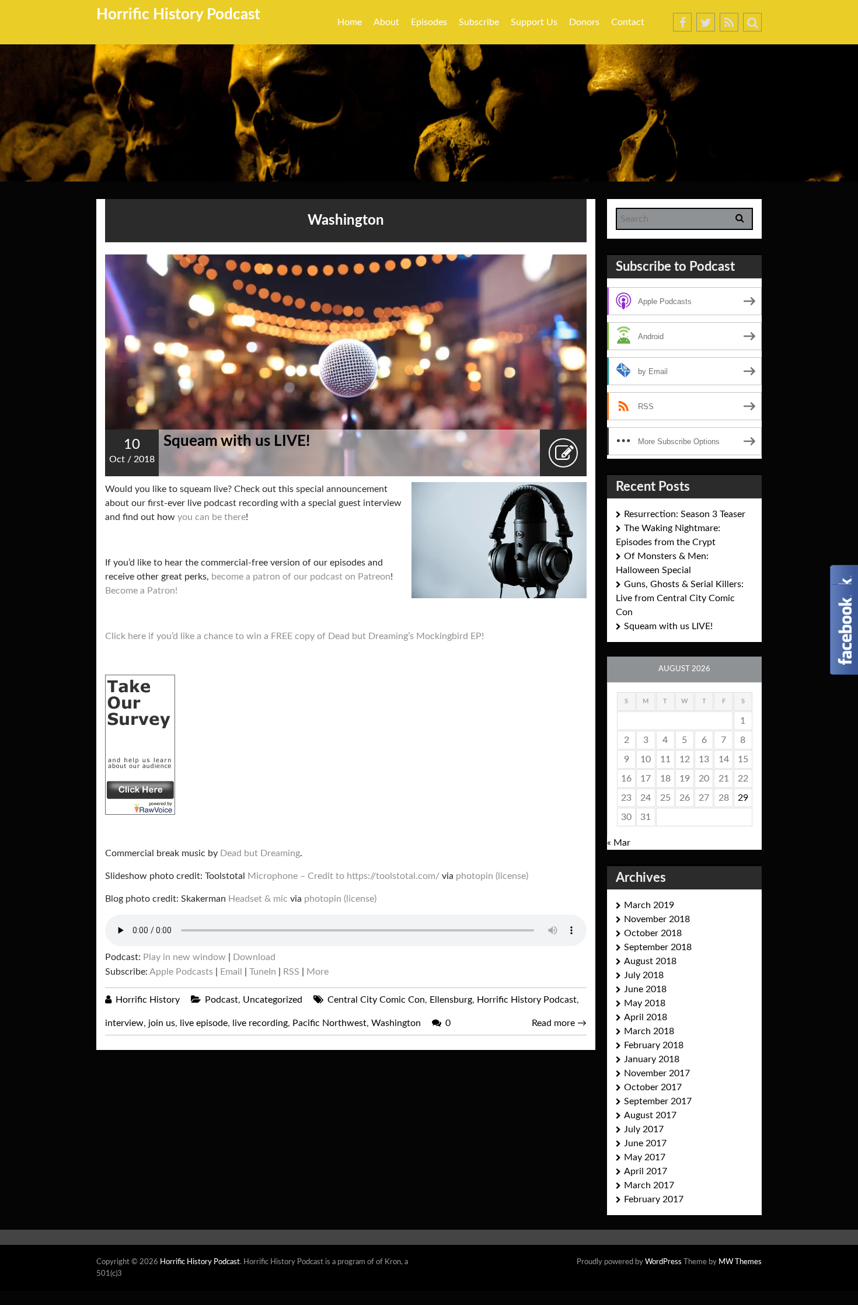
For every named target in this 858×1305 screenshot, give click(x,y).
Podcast (221, 999)
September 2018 (658, 947)
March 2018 (649, 1031)
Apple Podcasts (181, 971)
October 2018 (653, 933)
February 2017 (653, 1199)
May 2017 (644, 1157)
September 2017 (658, 1101)
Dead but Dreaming (260, 853)
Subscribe (479, 22)
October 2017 (653, 1087)
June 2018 (645, 989)
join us (161, 1023)
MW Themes (740, 1262)
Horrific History (148, 999)
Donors (584, 22)
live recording (260, 1023)
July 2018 (644, 975)
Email (231, 971)
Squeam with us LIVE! (236, 441)
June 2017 (645, 1143)
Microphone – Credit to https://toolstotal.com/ (343, 876)
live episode (204, 1023)
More (317, 971)
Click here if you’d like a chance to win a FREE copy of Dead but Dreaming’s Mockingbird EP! (294, 636)
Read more (559, 1023)
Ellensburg (451, 999)
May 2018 (644, 1003)
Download (254, 957)
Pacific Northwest (329, 1023)
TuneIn (262, 971)
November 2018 (657, 919)
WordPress (663, 1262)
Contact (627, 22)
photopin (474, 876)
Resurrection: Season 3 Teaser (684, 514)
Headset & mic (258, 898)
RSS (291, 971)
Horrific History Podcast (178, 14)
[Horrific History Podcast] (140, 744)
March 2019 (649, 905)
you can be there (211, 517)
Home (349, 22)
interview (124, 1023)
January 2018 (651, 1059)
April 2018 (645, 1017)
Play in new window (184, 957)
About (386, 22)
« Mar (618, 842)
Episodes (429, 22)
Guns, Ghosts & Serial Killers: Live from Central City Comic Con (680, 598)
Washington (396, 1023)
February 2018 (653, 1045)
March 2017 (649, 1185)
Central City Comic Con (376, 999)
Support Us (534, 22)
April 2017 (645, 1171)
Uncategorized (272, 999)
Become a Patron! (141, 590)
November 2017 (657, 1073)
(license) (512, 876)
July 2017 (644, 1129)
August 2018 (650, 961)
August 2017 (650, 1115)
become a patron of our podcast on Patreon (300, 576)
